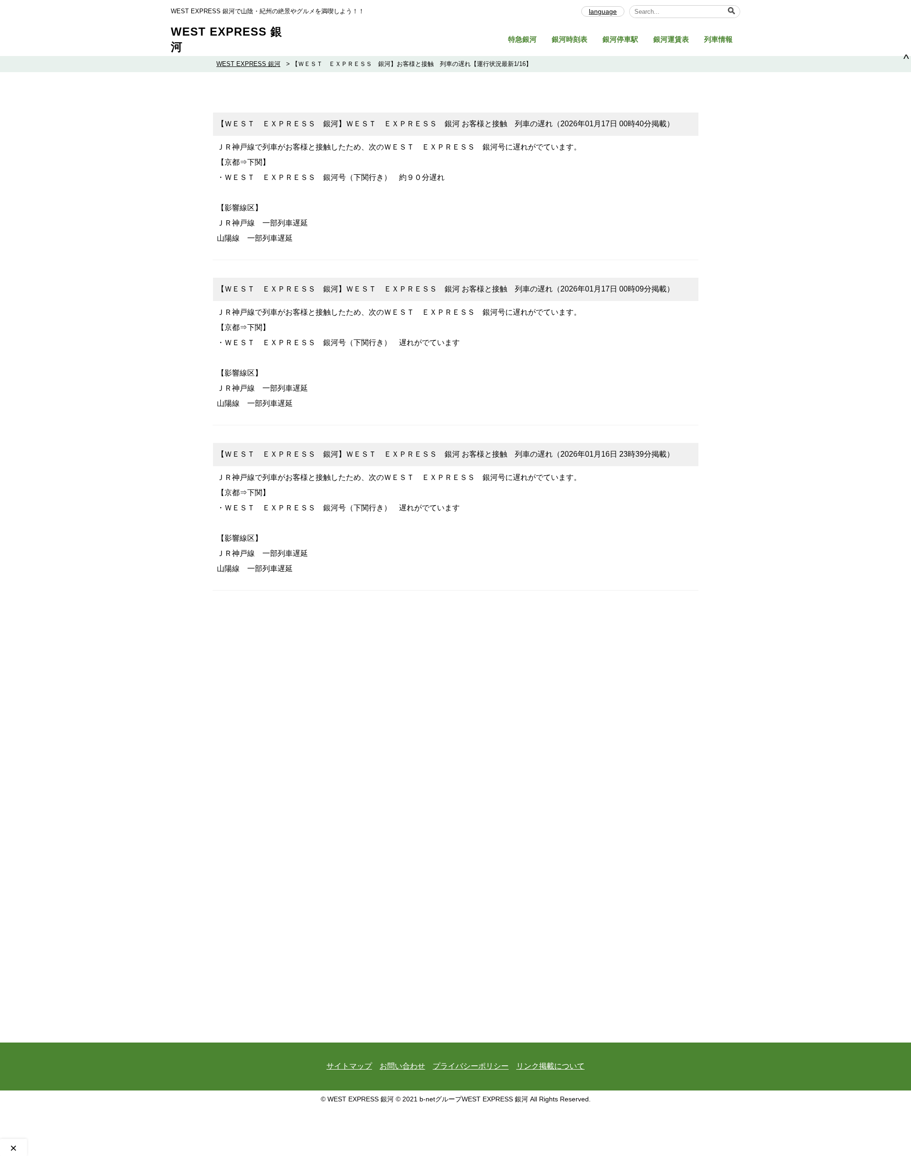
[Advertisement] (455, 664)
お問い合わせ (402, 1066)
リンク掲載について (550, 1066)
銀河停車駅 (620, 39)
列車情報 (718, 39)
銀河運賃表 (671, 39)
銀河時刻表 (569, 39)
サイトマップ (349, 1066)
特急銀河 (522, 39)
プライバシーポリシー (471, 1066)
